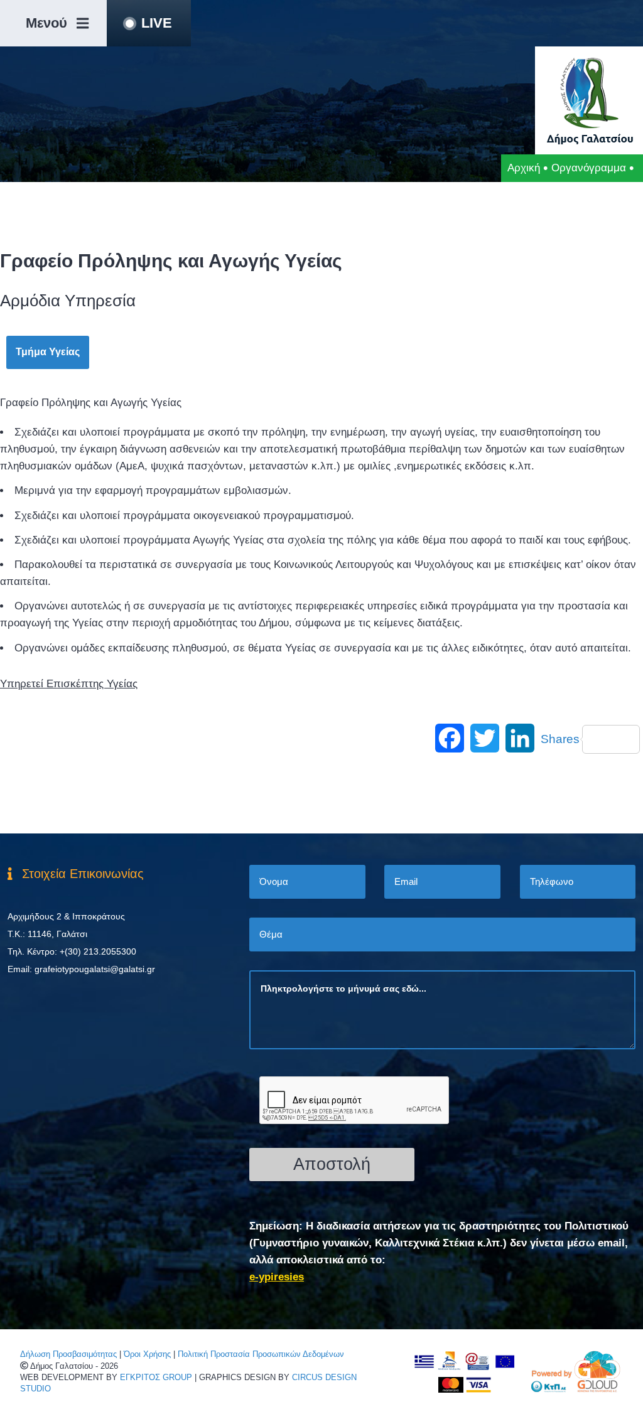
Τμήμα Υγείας (48, 351)
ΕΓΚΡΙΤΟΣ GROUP (156, 1377)
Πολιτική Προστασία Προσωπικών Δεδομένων (261, 1354)
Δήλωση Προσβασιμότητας (68, 1354)
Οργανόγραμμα (588, 168)
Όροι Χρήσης (147, 1354)
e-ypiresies (276, 1277)
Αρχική (523, 168)
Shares (560, 739)
